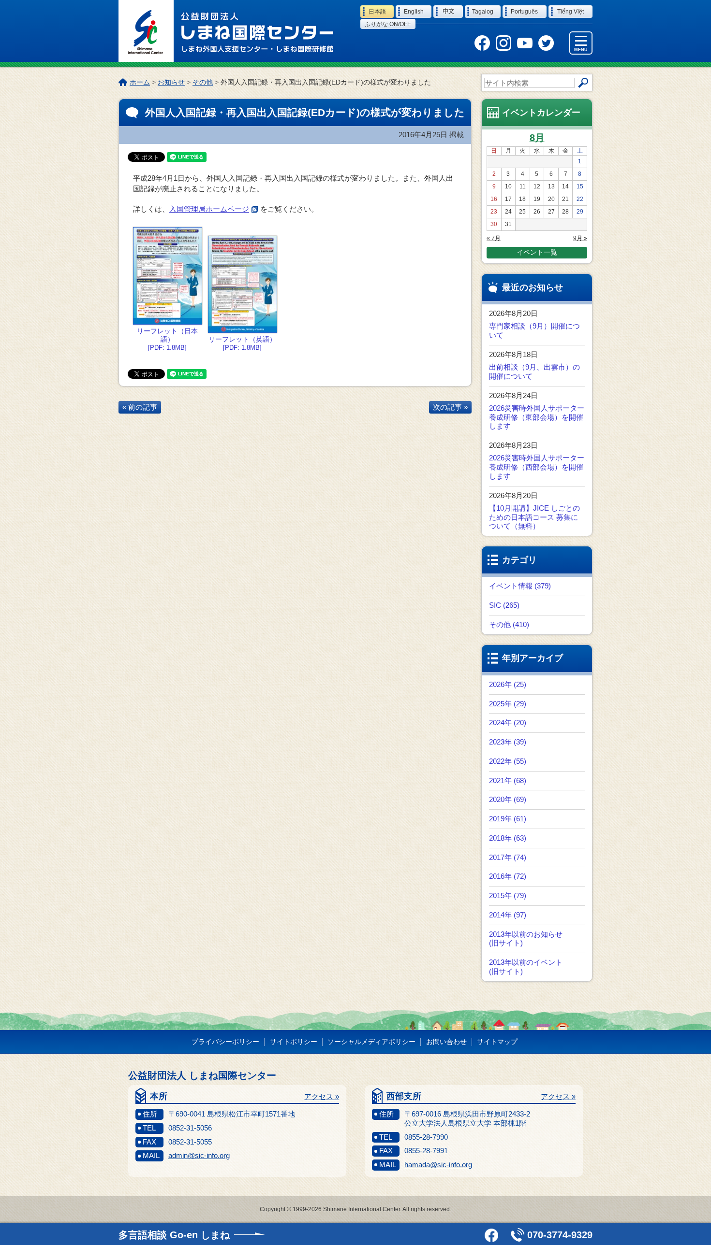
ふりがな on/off (388, 24)
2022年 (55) (507, 761)
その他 (203, 82)
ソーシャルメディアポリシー (371, 1041)
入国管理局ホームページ (209, 209)
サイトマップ (497, 1041)
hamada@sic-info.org (438, 1164)
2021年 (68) (507, 780)
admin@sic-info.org (199, 1155)
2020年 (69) (507, 799)
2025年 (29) (507, 704)
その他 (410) (509, 624)
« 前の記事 (139, 407)
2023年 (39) (507, 742)
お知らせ (171, 82)
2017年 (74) (507, 857)
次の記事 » (450, 407)
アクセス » (321, 1096)
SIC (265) (504, 605)
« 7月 (494, 238)
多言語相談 (174, 1235)
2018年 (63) (507, 838)
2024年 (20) (507, 722)
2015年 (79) (507, 895)
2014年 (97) (507, 915)
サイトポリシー (293, 1041)
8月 (537, 137)
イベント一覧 (537, 252)
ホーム (140, 82)
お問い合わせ (446, 1041)
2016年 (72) (507, 876)
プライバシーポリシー (225, 1041)
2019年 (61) (507, 819)
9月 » (580, 238)
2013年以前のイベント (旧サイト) (526, 966)
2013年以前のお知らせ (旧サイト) (526, 938)
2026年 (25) (507, 684)
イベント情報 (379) (520, 586)
